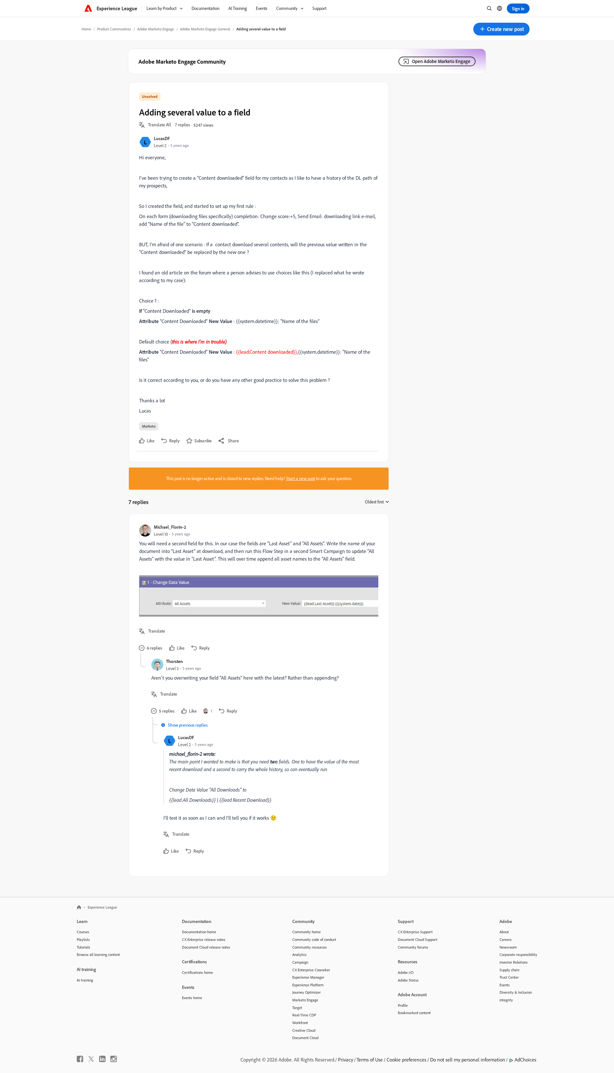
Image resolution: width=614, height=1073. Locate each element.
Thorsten (174, 661)
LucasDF (162, 138)
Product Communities (114, 29)
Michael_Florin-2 (170, 527)
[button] (501, 29)
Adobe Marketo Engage (155, 29)
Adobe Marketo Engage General (205, 29)
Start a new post (300, 478)
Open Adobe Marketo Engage (441, 61)
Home (86, 29)
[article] (257, 588)
